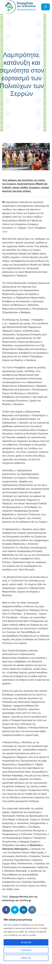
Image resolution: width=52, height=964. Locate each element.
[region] (26, 939)
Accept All (26, 942)
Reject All (26, 958)
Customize (26, 950)
